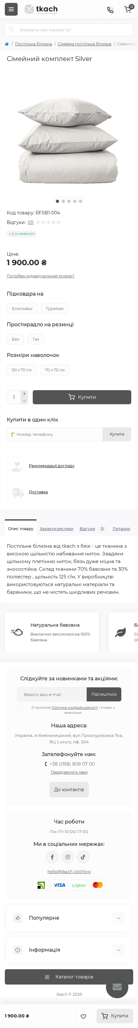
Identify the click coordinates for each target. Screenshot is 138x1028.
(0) (31, 222)
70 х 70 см (55, 369)
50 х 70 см (21, 369)
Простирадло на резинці (40, 324)
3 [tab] (69, 201)
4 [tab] (74, 201)
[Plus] (24, 393)
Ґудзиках (55, 308)
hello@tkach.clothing (69, 871)
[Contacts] (110, 9)
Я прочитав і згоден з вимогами (73, 710)
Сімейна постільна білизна (84, 44)
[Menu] (11, 9)
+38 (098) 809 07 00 (72, 764)
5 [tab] (80, 201)
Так (35, 339)
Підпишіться (103, 694)
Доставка (38, 492)
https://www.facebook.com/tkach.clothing (52, 857)
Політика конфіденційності (75, 708)
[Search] (12, 29)
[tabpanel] (69, 129)
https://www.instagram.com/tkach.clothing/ (67, 857)
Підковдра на (25, 294)
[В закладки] (83, 1016)
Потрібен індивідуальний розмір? (40, 276)
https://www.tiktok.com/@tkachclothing (83, 857)
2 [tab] (63, 201)
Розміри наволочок (33, 355)
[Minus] (24, 401)
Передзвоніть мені (69, 772)
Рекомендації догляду (51, 465)
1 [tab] (57, 201)
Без (15, 339)
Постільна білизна (33, 44)
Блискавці (22, 308)
